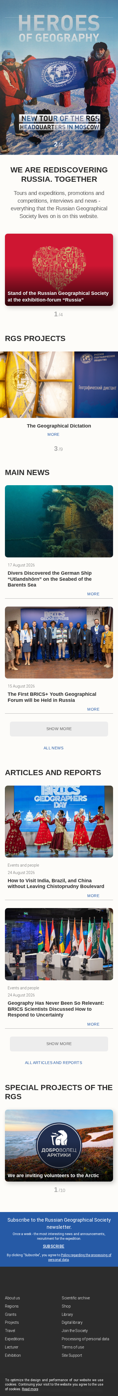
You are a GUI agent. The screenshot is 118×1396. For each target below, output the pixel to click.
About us (12, 1298)
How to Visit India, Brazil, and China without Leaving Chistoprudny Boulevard (56, 883)
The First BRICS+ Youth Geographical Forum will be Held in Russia (52, 697)
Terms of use (73, 1347)
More (53, 434)
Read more (30, 1389)
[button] (46, 146)
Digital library (72, 1322)
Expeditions (14, 1339)
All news (53, 748)
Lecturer (11, 1347)
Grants (10, 1314)
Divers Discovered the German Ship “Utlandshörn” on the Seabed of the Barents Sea (50, 579)
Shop (66, 1306)
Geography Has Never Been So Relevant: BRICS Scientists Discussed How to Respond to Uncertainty (56, 1009)
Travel (10, 1330)
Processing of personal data (85, 1339)
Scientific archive (76, 1298)
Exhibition (13, 1355)
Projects (12, 1322)
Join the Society (75, 1330)
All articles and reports (53, 1062)
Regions (12, 1306)
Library (67, 1314)
